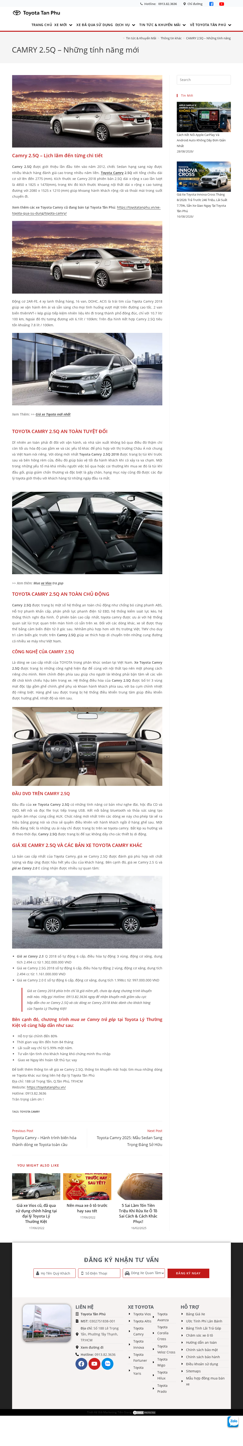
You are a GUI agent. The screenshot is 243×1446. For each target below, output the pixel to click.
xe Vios (46, 583)
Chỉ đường (194, 4)
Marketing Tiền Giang (117, 1412)
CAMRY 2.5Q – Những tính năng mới (211, 38)
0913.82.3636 (167, 4)
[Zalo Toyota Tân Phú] (107, 1364)
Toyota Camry (112, 172)
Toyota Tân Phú (93, 1314)
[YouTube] (221, 4)
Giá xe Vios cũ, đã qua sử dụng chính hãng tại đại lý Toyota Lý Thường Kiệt (36, 1213)
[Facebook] (212, 4)
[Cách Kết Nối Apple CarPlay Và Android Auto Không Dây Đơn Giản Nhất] (204, 116)
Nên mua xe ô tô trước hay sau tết (87, 1208)
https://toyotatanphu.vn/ (46, 1087)
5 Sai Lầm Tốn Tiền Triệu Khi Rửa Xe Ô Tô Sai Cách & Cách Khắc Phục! (138, 1213)
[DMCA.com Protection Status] (144, 1412)
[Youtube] (94, 1364)
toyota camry (30, 1111)
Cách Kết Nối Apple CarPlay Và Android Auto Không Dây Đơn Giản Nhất (201, 140)
